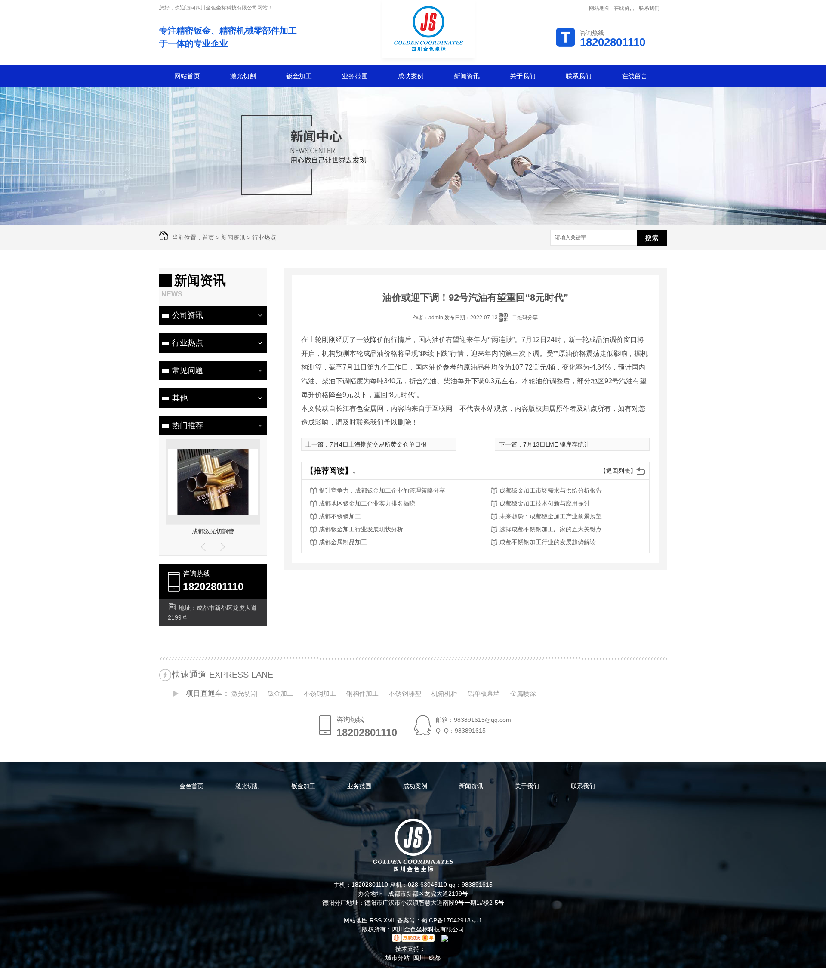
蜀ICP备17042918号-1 (451, 920)
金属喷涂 (523, 693)
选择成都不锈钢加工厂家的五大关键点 (550, 529)
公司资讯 (187, 315)
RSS (376, 920)
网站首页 (187, 76)
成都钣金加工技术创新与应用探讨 (544, 503)
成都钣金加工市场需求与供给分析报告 (550, 490)
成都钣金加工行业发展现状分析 (361, 529)
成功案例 (411, 76)
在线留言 (624, 8)
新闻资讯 (467, 76)
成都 (434, 957)
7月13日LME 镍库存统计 (556, 444)
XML (390, 920)
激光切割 (243, 76)
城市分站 (397, 957)
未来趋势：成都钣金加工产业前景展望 (550, 516)
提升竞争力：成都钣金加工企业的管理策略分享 (382, 490)
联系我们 (649, 8)
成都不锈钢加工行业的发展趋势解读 (547, 542)
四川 (419, 957)
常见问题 (187, 370)
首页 (208, 237)
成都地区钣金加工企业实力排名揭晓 (367, 503)
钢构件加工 (362, 693)
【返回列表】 (618, 470)
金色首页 (191, 786)
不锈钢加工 (320, 693)
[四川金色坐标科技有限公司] (428, 58)
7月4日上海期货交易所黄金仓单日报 (378, 444)
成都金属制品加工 (343, 542)
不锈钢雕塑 (405, 693)
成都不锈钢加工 (340, 516)
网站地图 (599, 8)
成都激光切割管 (213, 531)
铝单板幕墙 (484, 693)
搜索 (652, 238)
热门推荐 (187, 425)
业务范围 (355, 76)
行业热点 (264, 237)
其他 (180, 398)
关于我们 (523, 76)
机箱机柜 (444, 693)
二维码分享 (525, 317)
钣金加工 (299, 76)
